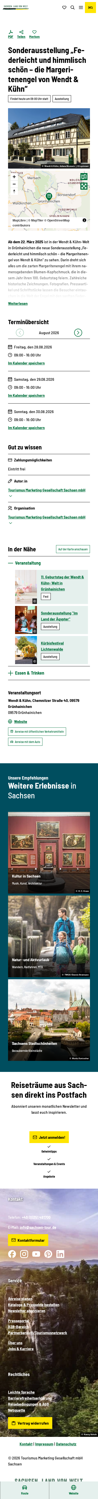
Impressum (44, 1443)
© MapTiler (35, 220)
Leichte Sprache (21, 1392)
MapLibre (19, 220)
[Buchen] (90, 7)
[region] (49, 201)
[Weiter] (78, 333)
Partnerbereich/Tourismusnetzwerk (37, 1332)
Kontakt (26, 1443)
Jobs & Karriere (21, 1348)
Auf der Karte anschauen (73, 549)
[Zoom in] (14, 176)
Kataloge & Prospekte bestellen (33, 1304)
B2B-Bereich (18, 1326)
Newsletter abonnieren (26, 1310)
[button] (88, 1479)
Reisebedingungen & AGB (28, 1404)
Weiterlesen (18, 303)
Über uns (15, 1342)
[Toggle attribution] (84, 220)
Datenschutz (66, 1443)
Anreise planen (20, 1298)
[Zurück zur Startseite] (16, 7)
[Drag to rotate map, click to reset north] (14, 191)
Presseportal (18, 1320)
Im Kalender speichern (26, 362)
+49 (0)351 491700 (36, 1217)
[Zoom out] (14, 184)
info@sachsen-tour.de (38, 1227)
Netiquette (16, 1410)
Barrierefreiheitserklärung (30, 1398)
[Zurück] (20, 333)
